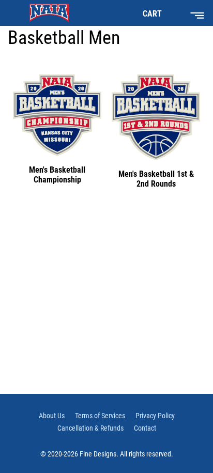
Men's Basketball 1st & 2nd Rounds (156, 179)
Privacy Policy (155, 415)
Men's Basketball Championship (57, 175)
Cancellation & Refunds (90, 428)
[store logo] (49, 13)
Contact (145, 428)
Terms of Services (100, 415)
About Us (52, 415)
